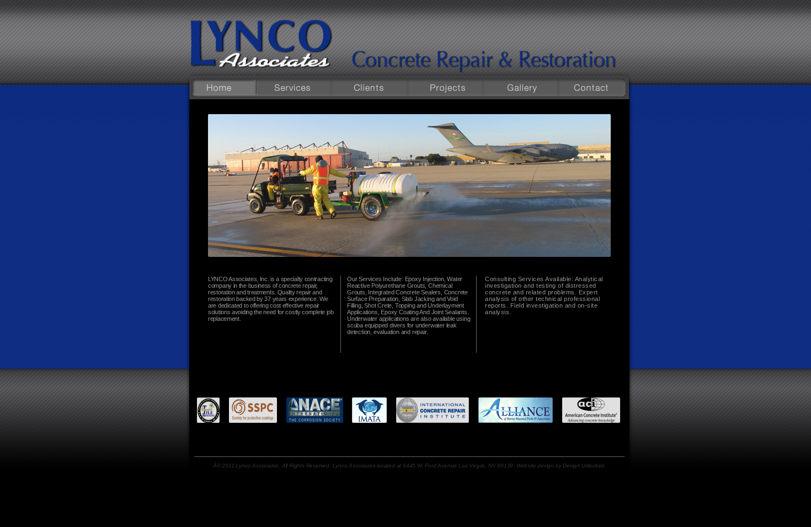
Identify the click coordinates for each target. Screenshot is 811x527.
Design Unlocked (583, 466)
